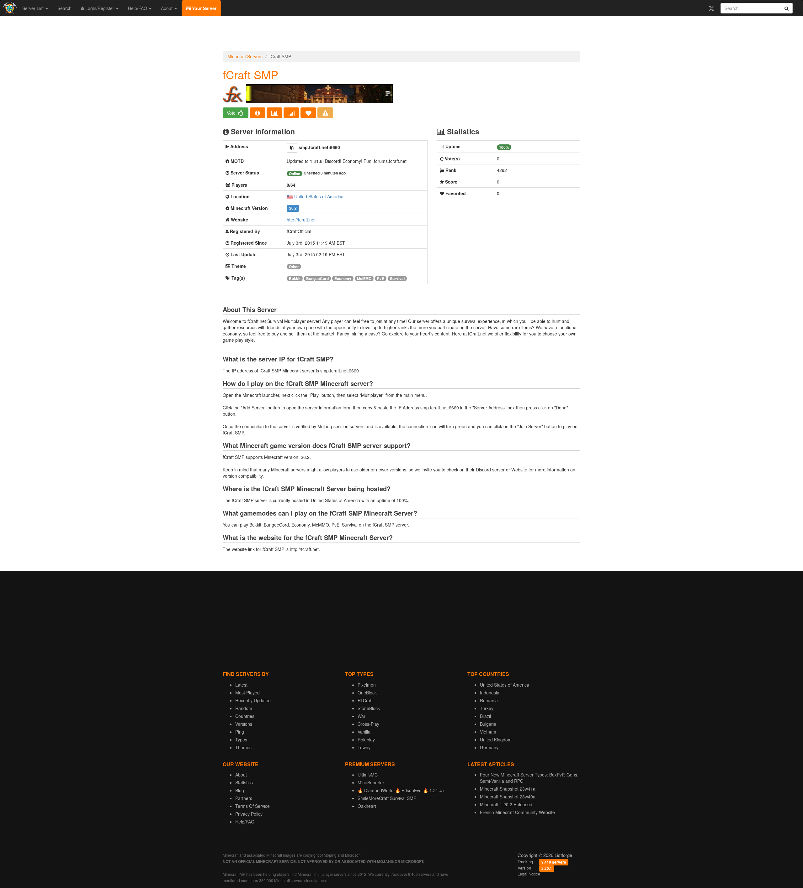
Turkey (486, 708)
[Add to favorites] (308, 112)
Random (243, 708)
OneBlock (367, 692)
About (167, 8)
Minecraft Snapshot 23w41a (507, 789)
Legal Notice (529, 874)
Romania (489, 700)
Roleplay (366, 739)
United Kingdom (496, 739)
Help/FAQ (138, 8)
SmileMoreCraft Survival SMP (387, 798)
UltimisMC (368, 774)
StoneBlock (369, 708)
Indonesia (489, 692)
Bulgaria (488, 724)
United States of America (318, 196)
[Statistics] (274, 112)
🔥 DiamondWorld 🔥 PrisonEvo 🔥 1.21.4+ (401, 790)
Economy (342, 278)
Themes (243, 747)
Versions (243, 724)
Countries (244, 716)
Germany (489, 747)
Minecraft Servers (245, 56)
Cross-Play (368, 724)
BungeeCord (317, 278)
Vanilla (364, 732)
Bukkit (294, 278)
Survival (397, 278)
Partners (243, 798)
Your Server (203, 8)
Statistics (244, 782)
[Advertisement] (401, 35)
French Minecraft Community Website (517, 812)
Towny (364, 747)
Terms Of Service (252, 806)
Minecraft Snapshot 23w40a (507, 796)
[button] (292, 148)
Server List (33, 8)
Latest (241, 685)
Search (64, 8)
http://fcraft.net (301, 219)
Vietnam (488, 732)
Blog (239, 790)
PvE (380, 278)
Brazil (485, 716)
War (361, 716)
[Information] (257, 112)
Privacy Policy (249, 814)
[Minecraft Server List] (9, 8)
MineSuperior (371, 782)
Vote (232, 113)
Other (294, 266)
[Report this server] (325, 112)
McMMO (364, 278)
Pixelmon (367, 685)
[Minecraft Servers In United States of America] (290, 196)
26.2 (293, 208)
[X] (711, 8)
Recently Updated (253, 700)
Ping (239, 732)
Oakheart (367, 806)
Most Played (247, 692)
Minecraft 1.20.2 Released (506, 804)
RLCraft (365, 700)
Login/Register (99, 8)
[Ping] (291, 112)
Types (241, 739)
